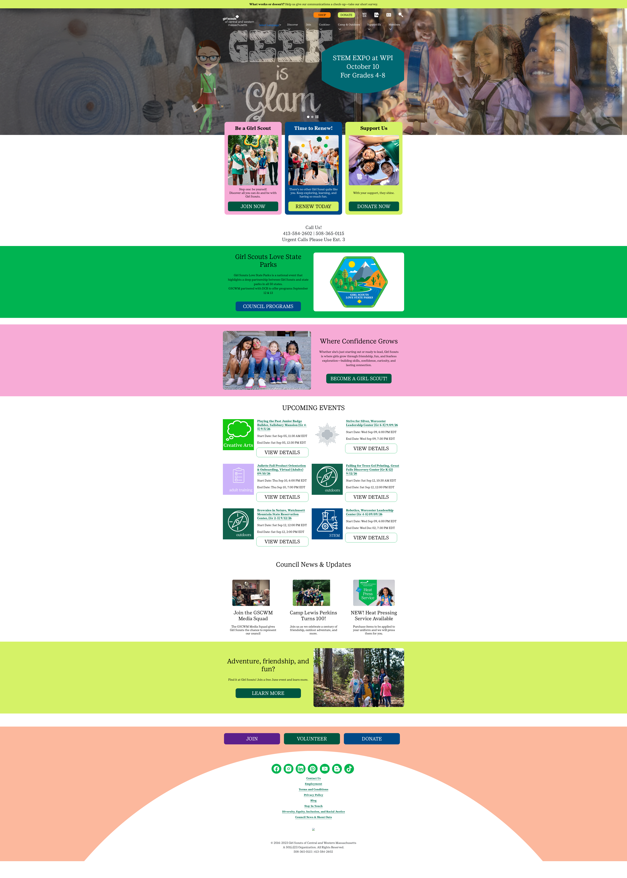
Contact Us (313, 778)
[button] (364, 16)
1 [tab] (308, 117)
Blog (313, 800)
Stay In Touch (313, 806)
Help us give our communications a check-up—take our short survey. (313, 4)
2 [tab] (312, 117)
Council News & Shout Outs (313, 817)
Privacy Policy (313, 794)
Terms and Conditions (313, 789)
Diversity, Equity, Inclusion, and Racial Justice (313, 811)
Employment (313, 783)
